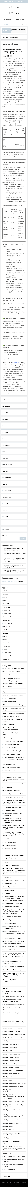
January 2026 (6, 610)
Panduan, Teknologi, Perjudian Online (12, 903)
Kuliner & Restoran (8, 839)
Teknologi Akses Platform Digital (11, 1073)
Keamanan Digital (7, 787)
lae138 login (15, 362)
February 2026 (6, 607)
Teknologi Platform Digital (10, 1129)
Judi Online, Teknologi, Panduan (11, 754)
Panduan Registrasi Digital (10, 887)
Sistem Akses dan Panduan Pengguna (13, 970)
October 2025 (6, 620)
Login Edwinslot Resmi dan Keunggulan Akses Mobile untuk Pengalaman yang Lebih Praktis (14, 560)
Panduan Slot (6, 893)
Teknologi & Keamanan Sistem (11, 1060)
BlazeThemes (17, 1184)
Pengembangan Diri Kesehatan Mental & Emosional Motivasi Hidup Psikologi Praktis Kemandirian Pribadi (13, 911)
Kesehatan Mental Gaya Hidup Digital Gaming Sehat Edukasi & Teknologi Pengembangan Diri (12, 820)
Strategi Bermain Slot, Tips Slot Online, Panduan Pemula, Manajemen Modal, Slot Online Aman (14, 1023)
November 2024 (7, 656)
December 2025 (7, 613)
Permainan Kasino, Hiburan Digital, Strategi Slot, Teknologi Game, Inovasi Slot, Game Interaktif (14, 933)
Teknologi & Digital (8, 1051)
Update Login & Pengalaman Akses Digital (14, 1156)
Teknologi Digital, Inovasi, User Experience (14, 1101)
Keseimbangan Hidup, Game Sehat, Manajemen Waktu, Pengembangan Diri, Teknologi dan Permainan (13, 834)
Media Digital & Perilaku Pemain (11, 842)
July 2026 (5, 591)
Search (4, 535)
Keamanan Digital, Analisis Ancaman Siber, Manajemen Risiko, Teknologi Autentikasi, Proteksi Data (14, 802)
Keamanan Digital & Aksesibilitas (11, 790)
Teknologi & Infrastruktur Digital (11, 1054)
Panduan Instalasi (7, 862)
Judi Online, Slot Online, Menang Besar (13, 751)
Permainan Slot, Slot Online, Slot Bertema (14, 946)
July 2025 (5, 630)
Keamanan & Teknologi (9, 770)
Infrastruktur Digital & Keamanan (11, 738)
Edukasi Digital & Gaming (9, 701)
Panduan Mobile (7, 877)
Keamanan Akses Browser (10, 774)
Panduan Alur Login (8, 852)
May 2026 (5, 597)
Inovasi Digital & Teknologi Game (11, 744)
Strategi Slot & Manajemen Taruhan (12, 1031)
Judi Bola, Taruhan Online (9, 747)
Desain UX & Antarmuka (9, 698)
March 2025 (6, 643)
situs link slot (6, 445)
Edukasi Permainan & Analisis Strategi (13, 705)
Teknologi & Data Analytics (10, 1047)
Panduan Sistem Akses (9, 890)
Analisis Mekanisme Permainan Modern (13, 675)
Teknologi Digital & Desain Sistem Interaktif (14, 1083)
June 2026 (5, 594)
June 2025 (5, 633)
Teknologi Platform (8, 1126)
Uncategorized (7, 1153)
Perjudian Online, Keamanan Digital (12, 916)
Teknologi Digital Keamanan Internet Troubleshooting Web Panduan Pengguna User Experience (13, 1096)
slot (4, 451)
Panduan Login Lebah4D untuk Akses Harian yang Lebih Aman (12, 1)
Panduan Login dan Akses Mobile (11, 865)
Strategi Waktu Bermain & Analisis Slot (13, 1038)
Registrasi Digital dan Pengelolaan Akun (13, 966)
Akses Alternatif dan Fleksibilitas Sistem (13, 668)
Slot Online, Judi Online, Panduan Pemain (13, 996)
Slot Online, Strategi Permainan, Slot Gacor (14, 1018)
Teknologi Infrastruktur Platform (11, 1120)
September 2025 (7, 623)
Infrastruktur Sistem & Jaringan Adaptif (13, 741)
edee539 (6, 59)
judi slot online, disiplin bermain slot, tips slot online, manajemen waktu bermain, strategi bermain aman (13, 759)
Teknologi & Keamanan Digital (11, 1057)
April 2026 (5, 600)
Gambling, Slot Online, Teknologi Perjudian (14, 713)
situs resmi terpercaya (9, 985)
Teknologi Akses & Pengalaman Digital (13, 1070)
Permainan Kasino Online (9, 923)
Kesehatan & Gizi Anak (9, 810)
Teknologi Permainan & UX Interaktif (12, 1123)
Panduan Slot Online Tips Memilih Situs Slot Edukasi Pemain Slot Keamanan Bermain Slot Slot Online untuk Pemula (13, 898)
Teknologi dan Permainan (9, 1077)
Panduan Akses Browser (9, 848)
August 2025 (6, 626)
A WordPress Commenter (10, 581)
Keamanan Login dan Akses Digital (12, 807)
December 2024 (7, 652)
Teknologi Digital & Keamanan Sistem (13, 1086)
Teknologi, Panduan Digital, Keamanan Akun (14, 1138)
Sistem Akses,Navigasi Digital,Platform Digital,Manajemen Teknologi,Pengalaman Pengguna (14, 974)
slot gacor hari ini (7, 464)
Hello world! (22, 581)
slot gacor (5, 458)
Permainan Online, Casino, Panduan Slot (13, 938)
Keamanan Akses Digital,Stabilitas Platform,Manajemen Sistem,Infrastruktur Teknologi (14, 779)
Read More (5, 393)
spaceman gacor (7, 523)
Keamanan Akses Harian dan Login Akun (13, 784)
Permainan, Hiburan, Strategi (10, 950)
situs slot (5, 419)
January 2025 (6, 649)
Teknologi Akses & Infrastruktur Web (12, 1067)
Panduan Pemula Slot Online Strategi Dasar (14, 880)
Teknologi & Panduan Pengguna (11, 1064)
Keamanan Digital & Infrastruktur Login (13, 794)
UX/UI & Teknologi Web (9, 1169)
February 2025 (6, 646)
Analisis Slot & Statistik (9, 687)
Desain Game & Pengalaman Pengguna (13, 695)
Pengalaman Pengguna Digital (11, 906)
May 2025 (5, 636)
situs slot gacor (7, 426)
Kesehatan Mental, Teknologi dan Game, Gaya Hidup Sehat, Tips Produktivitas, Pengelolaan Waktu (13, 827)
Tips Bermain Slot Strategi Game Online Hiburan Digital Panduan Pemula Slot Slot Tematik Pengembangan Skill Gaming (14, 1148)
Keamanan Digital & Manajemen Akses (13, 797)
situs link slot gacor (8, 413)
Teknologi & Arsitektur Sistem (11, 1044)
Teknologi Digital (7, 1080)
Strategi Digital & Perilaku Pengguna (12, 1028)
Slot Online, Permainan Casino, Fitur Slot (13, 1004)
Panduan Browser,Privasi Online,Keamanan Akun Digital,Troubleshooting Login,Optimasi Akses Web (14, 857)
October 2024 (6, 659)
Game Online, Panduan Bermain (11, 716)
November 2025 (7, 617)
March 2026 (6, 604)
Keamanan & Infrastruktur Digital (11, 767)
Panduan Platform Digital (9, 883)
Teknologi (5, 1041)
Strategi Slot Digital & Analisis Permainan (14, 1034)
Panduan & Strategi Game (9, 845)
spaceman (6, 529)
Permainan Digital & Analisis (10, 920)
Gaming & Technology (8, 724)
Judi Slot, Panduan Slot (9, 764)
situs (4, 438)
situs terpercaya (7, 490)
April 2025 (5, 639)
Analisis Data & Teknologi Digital (11, 671)
